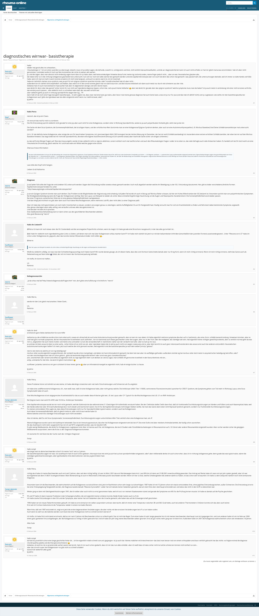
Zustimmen (119, 613)
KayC (7, 117)
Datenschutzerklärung (245, 605)
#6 (254, 312)
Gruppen (22, 8)
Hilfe (215, 605)
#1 (254, 103)
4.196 (22, 192)
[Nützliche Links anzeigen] (254, 20)
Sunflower (9, 245)
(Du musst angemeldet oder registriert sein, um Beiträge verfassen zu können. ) (229, 561)
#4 (254, 269)
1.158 (22, 123)
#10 (254, 531)
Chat (15, 8)
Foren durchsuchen (10, 12)
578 (23, 78)
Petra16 (57, 60)
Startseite (201, 605)
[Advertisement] (129, 38)
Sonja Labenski (11, 400)
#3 (254, 218)
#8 (254, 442)
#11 (254, 555)
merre (7, 186)
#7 (254, 372)
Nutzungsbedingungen (227, 605)
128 (23, 406)
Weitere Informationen (134, 613)
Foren (9, 8)
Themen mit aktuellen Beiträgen (30, 12)
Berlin (22, 194)
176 (23, 251)
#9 (254, 462)
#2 (254, 173)
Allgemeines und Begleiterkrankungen (30, 60)
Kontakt (209, 605)
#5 (254, 284)
